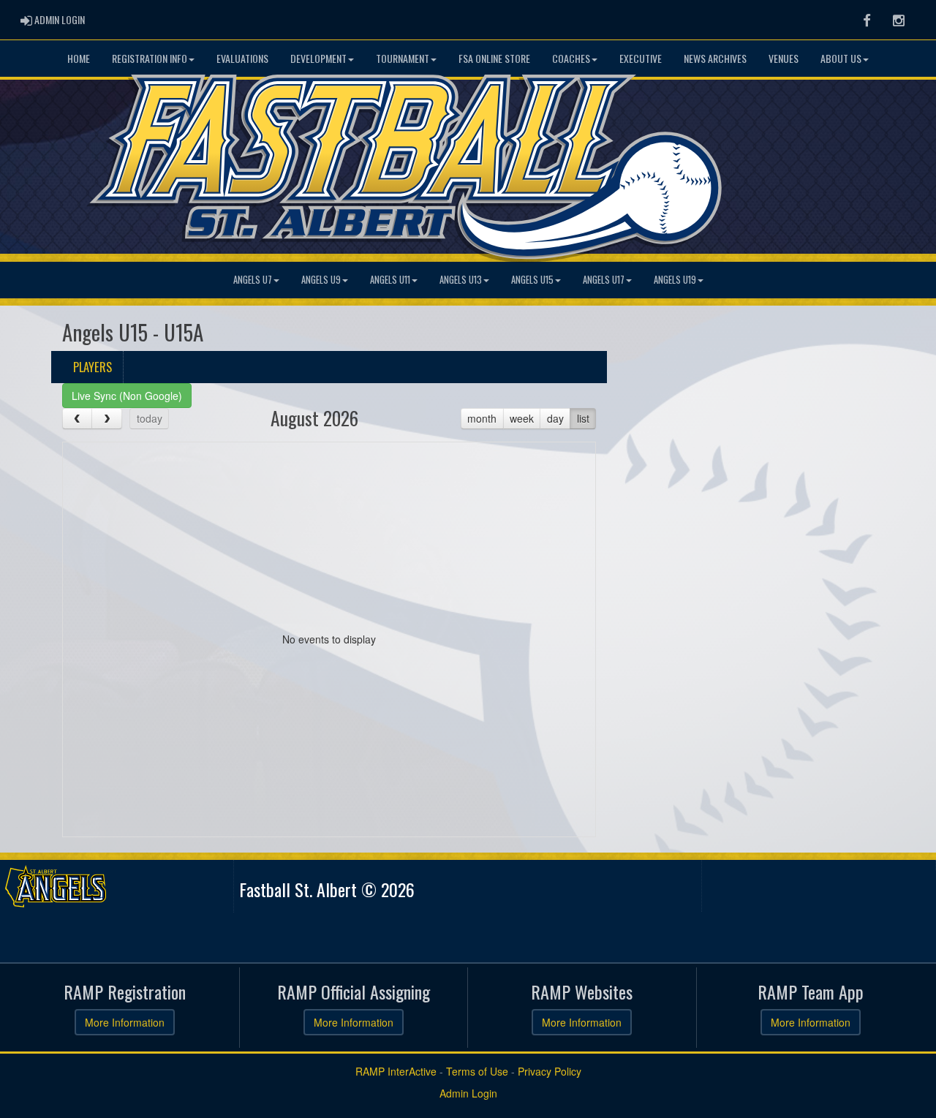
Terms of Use (477, 1071)
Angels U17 (603, 280)
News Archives (715, 58)
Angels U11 (390, 280)
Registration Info (149, 58)
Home (78, 58)
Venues (784, 58)
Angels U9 (321, 280)
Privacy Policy (549, 1071)
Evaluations (242, 58)
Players (92, 367)
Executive (640, 58)
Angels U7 (252, 280)
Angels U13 (460, 280)
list (583, 418)
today (149, 418)
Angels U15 (532, 280)
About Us (840, 58)
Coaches (571, 58)
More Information (125, 1022)
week (522, 418)
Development (318, 58)
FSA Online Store (494, 58)
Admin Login (468, 1093)
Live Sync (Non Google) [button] (127, 395)
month (482, 418)
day (555, 418)
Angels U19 (675, 280)
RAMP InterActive (396, 1071)
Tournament (402, 58)
